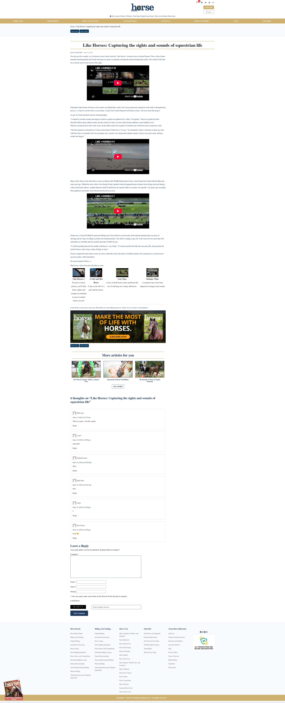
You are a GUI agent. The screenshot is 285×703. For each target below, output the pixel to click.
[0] (197, 2)
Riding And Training (76, 637)
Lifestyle (165, 21)
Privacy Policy (173, 652)
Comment (74, 554)
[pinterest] (209, 2)
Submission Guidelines (175, 641)
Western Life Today (150, 652)
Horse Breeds (53, 21)
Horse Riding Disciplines (78, 652)
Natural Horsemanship (77, 664)
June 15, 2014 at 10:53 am (82, 485)
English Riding (75, 641)
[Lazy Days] (122, 272)
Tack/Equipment (130, 21)
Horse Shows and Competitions (80, 656)
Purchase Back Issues (150, 637)
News (236, 21)
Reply (75, 425)
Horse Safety (123, 677)
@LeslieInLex (143, 307)
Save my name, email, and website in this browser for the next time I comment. (99, 596)
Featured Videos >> (84, 261)
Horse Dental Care (125, 644)
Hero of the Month (161, 16)
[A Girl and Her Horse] (96, 272)
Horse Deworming (125, 647)
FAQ (169, 648)
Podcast (123, 16)
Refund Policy (172, 660)
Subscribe (209, 7)
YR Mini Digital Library (151, 645)
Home (72, 26)
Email (73, 587)
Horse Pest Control (125, 673)
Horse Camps (74, 648)
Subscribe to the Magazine (152, 633)
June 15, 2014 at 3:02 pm (82, 507)
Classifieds (171, 664)
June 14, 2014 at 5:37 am (81, 417)
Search (209, 12)
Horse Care (18, 21)
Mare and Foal (123, 684)
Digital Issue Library (147, 16)
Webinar (129, 16)
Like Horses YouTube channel (128, 253)
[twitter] (205, 2)
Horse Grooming (124, 651)
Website (73, 591)
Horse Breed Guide (76, 633)
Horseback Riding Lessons (78, 660)
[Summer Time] (152, 272)
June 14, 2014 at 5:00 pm (82, 440)
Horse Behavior (124, 640)
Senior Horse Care (125, 692)
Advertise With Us (174, 645)
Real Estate (171, 16)
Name (73, 582)
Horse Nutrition (124, 669)
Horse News (74, 31)
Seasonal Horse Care (125, 688)
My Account (115, 16)
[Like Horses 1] (79, 272)
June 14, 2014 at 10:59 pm (82, 462)
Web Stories (172, 667)
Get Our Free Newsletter (151, 641)
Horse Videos (84, 31)
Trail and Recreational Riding (79, 667)
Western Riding (75, 671)
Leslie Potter (78, 52)
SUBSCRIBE (267, 21)
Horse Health (123, 655)
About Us (171, 633)
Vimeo (98, 130)
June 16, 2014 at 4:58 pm (82, 530)
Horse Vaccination (125, 680)
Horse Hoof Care (124, 659)
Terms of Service (173, 656)
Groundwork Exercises (77, 645)
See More (118, 386)
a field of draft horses (109, 187)
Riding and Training (90, 21)
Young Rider (148, 648)
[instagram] (213, 2)
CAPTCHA (75, 601)
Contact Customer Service (176, 637)
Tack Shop (136, 16)
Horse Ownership (201, 21)
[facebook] (202, 2)
